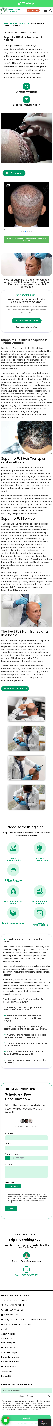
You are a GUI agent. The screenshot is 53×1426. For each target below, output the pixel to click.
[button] (49, 1396)
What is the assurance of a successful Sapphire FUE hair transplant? (24, 1052)
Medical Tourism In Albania (15, 1295)
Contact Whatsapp (26, 91)
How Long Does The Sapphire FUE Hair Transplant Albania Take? (24, 1008)
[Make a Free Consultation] (26, 1255)
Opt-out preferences (19, 1423)
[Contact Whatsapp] (26, 86)
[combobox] (7, 1158)
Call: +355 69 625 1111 (26, 1275)
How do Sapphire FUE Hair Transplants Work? (24, 940)
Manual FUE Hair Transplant (39, 902)
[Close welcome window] (41, 1333)
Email (7, 1144)
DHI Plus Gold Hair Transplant (13, 881)
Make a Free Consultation (26, 1261)
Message (8, 1164)
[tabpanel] (26, 212)
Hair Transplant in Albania (19, 23)
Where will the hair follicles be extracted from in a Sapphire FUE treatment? (25, 1036)
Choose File (13, 1186)
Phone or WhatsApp (12, 1154)
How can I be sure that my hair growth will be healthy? (26, 1061)
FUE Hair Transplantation (13, 859)
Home (6, 23)
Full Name (9, 1133)
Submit (11, 1208)
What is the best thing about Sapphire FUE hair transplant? (26, 1044)
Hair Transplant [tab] (14, 173)
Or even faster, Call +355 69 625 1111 (26, 1126)
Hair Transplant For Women (13, 902)
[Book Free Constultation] (26, 99)
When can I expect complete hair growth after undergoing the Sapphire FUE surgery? (25, 1027)
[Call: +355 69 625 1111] (26, 1269)
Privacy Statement (34, 1423)
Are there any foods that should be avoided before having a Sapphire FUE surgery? (23, 1018)
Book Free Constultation (26, 104)
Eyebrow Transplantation (40, 924)
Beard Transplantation (13, 923)
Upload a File (10, 1182)
